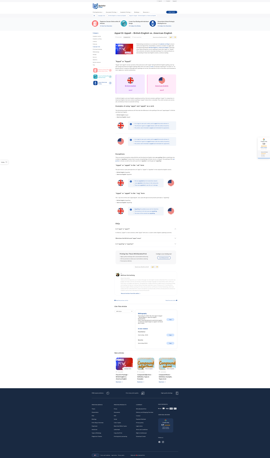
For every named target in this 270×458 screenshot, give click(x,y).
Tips (94, 64)
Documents (117, 412)
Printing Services (97, 12)
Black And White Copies (120, 426)
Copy (170, 319)
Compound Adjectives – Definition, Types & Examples (144, 377)
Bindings (136, 12)
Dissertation (95, 412)
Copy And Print (118, 433)
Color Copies (117, 422)
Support (175, 1)
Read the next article (171, 300)
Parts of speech (149, 368)
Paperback (94, 426)
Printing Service (97, 404)
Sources (95, 57)
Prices (115, 408)
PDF (115, 415)
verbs (151, 66)
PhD (93, 415)
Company (139, 404)
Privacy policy (140, 422)
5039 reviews (165, 427)
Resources (146, 12)
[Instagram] (163, 441)
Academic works (97, 36)
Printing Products (120, 404)
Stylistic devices (97, 62)
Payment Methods (141, 419)
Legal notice (139, 426)
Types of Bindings (96, 433)
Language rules (96, 46)
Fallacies (95, 44)
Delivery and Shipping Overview (144, 412)
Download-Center (141, 436)
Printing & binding (97, 49)
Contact (168, 1)
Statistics (95, 59)
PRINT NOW (172, 12)
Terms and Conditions (142, 429)
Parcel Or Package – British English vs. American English (122, 377)
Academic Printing (125, 12)
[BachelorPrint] (99, 8)
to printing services (164, 257)
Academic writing (97, 38)
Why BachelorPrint (141, 408)
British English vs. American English (159, 47)
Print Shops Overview (97, 422)
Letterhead (117, 429)
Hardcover (94, 429)
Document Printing (111, 12)
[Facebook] (159, 441)
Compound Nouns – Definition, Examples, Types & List (165, 377)
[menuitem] (95, 455)
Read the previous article (122, 300)
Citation (95, 41)
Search (160, 1)
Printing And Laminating (120, 436)
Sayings (94, 54)
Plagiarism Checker (97, 436)
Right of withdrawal (141, 433)
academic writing (164, 44)
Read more (118, 382)
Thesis (93, 408)
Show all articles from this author (130, 293)
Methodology (96, 51)
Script (115, 419)
